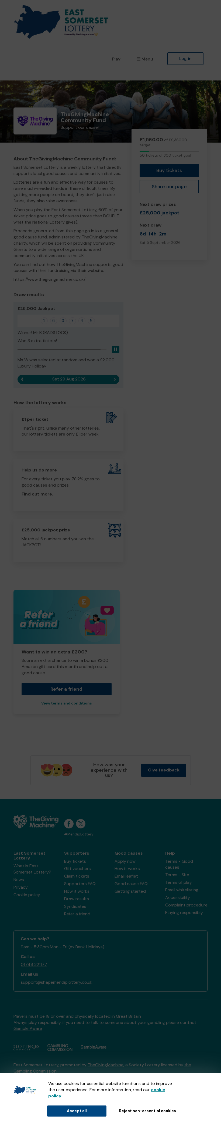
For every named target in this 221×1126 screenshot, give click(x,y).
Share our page (169, 186)
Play (116, 59)
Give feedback (163, 770)
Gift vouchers (77, 868)
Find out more (37, 494)
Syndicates (75, 906)
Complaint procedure (186, 905)
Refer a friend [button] (66, 689)
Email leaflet (126, 876)
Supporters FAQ (80, 883)
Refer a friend (77, 914)
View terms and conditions (66, 703)
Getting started (130, 891)
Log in (185, 58)
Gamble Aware (27, 1028)
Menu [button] (147, 59)
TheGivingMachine (105, 1065)
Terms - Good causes (179, 864)
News (18, 879)
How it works (76, 891)
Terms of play (178, 882)
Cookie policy (26, 895)
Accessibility (177, 897)
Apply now (125, 861)
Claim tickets (76, 876)
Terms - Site (177, 875)
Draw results (76, 899)
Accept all (77, 1110)
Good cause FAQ (131, 883)
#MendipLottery (79, 834)
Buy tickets (169, 170)
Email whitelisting (181, 890)
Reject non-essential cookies (147, 1110)
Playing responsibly (184, 912)
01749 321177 (34, 964)
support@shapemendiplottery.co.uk (56, 982)
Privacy (20, 887)
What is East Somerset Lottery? (32, 869)
